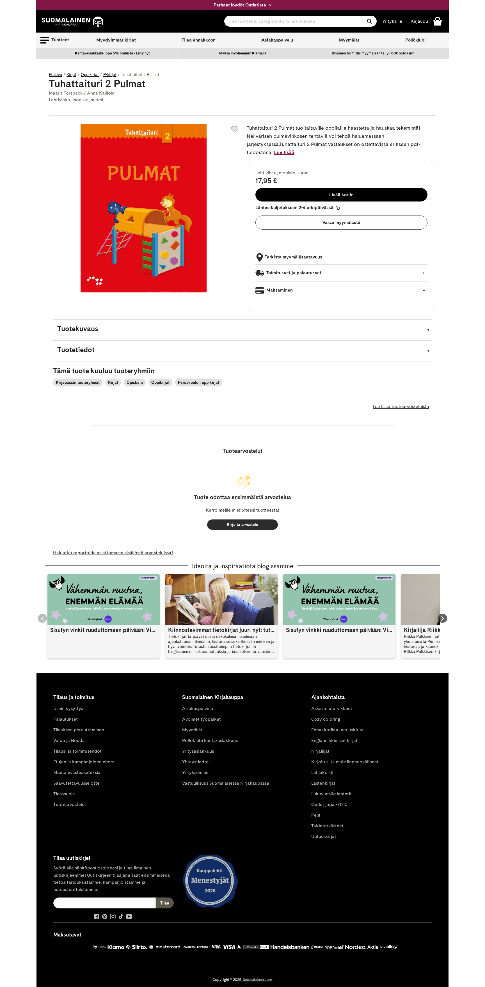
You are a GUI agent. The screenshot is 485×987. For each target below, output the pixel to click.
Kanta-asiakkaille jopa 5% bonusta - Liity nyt (112, 53)
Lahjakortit (322, 772)
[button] (54, 40)
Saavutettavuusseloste (76, 783)
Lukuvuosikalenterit (331, 793)
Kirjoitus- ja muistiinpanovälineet (345, 761)
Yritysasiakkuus (198, 751)
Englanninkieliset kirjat (334, 740)
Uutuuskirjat (323, 836)
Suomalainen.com (257, 979)
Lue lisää (284, 152)
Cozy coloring (325, 719)
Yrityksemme (195, 772)
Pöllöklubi (415, 40)
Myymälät (349, 40)
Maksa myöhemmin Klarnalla (242, 53)
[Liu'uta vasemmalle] (42, 618)
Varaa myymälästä (341, 222)
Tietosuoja (64, 793)
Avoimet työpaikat (201, 719)
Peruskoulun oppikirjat (198, 382)
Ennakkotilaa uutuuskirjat (337, 729)
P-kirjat (109, 74)
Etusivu (55, 74)
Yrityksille (392, 21)
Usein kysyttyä (68, 708)
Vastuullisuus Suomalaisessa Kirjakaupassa (225, 783)
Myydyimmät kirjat (116, 40)
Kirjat (71, 74)
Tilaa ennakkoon (199, 40)
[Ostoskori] (437, 21)
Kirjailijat (320, 751)
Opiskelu (135, 382)
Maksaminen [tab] (279, 290)
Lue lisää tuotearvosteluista (401, 406)
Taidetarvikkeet (327, 825)
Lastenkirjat (323, 783)
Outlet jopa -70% (329, 804)
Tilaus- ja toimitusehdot (77, 751)
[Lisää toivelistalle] (234, 129)
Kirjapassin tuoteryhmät (78, 382)
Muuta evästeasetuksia (76, 772)
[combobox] (300, 21)
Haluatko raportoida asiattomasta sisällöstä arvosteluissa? (113, 552)
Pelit (316, 815)
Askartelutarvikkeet (331, 708)
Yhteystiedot (195, 761)
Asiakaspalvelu (277, 40)
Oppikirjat (90, 74)
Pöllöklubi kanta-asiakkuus (210, 740)
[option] (112, 53)
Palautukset (65, 719)
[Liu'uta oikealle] (442, 618)
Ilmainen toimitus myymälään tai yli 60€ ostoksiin (373, 53)
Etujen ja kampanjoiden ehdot (84, 761)
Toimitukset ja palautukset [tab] (293, 272)
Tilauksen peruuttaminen (78, 729)
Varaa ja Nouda (69, 740)
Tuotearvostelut (69, 804)
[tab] (242, 329)
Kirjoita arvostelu (242, 524)
